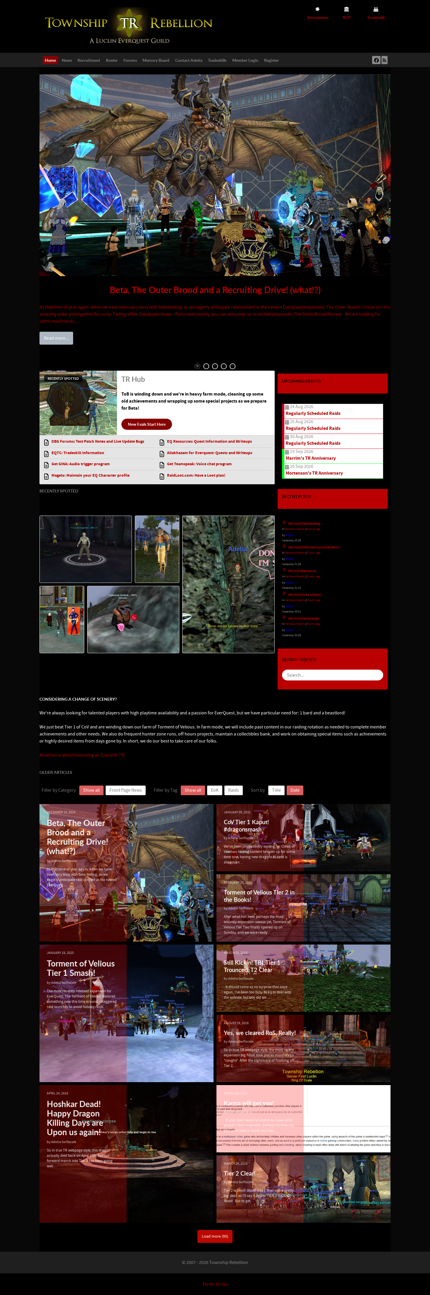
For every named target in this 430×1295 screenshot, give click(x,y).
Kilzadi (290, 535)
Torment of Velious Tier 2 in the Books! (259, 896)
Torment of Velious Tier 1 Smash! (81, 967)
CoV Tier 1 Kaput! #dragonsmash (246, 825)
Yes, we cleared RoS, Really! (260, 1033)
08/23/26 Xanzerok (302, 571)
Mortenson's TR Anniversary (314, 473)
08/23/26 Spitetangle (303, 618)
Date (295, 790)
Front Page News (125, 790)
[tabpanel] (215, 208)
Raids (233, 790)
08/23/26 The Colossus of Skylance (314, 547)
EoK (215, 790)
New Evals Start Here (147, 424)
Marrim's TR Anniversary (311, 458)
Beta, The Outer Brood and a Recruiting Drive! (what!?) (215, 289)
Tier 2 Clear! (240, 1173)
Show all (91, 790)
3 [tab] (215, 366)
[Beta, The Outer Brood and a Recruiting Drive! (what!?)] (215, 175)
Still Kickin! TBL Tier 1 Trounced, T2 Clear (252, 966)
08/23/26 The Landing (304, 523)
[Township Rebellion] (130, 26)
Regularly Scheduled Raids (313, 413)
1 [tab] (197, 366)
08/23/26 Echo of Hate (304, 594)
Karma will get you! (249, 1103)
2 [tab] (206, 366)
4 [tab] (224, 366)
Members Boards (295, 529)
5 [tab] (232, 366)
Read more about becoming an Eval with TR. (82, 755)
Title (276, 790)
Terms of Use (215, 1284)
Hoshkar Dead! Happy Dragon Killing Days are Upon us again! (75, 1118)
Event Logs (313, 529)
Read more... (56, 338)
